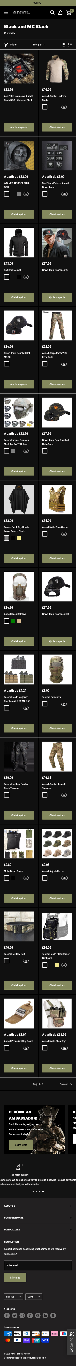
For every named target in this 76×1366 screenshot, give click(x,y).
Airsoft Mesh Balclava (15, 614)
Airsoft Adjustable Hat (53, 871)
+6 (64, 534)
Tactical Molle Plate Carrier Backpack (56, 956)
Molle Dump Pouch (13, 871)
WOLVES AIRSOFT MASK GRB (17, 185)
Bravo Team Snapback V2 (55, 270)
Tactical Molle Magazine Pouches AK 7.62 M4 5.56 (17, 699)
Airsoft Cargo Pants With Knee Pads (54, 355)
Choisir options (57, 127)
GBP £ (30, 1296)
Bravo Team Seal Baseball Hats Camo (55, 442)
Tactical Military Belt (14, 954)
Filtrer (13, 44)
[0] (68, 12)
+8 (64, 106)
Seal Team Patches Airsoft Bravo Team (55, 185)
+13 (64, 878)
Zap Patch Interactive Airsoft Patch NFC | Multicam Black (18, 98)
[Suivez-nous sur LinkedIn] (45, 1315)
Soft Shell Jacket (12, 270)
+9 (26, 194)
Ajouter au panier (19, 127)
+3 (26, 451)
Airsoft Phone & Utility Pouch (18, 1041)
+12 (64, 1047)
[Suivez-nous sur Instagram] (22, 1315)
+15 (64, 194)
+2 (64, 795)
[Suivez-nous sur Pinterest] (30, 1315)
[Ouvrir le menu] (6, 12)
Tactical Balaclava (51, 697)
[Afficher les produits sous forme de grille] (63, 44)
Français (10, 1296)
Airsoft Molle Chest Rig (53, 1041)
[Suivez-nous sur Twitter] (14, 1315)
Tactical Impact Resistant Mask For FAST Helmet (16, 442)
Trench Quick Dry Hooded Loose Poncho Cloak (17, 529)
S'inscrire (15, 1277)
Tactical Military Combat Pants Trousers (16, 786)
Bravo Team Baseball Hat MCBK (17, 355)
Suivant (63, 1084)
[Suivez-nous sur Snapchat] (53, 1315)
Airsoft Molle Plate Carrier (55, 527)
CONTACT (38, 2)
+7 (26, 277)
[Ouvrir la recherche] (52, 12)
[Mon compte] (60, 12)
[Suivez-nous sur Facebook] (7, 1315)
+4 (64, 703)
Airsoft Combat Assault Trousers (53, 786)
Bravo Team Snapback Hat (55, 614)
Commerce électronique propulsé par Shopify (25, 1357)
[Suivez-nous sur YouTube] (38, 1315)
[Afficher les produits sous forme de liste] (70, 44)
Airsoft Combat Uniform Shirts (54, 98)
